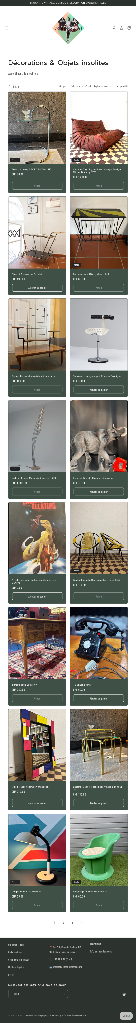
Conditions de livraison (18, 959)
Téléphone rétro (82, 685)
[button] (7, 28)
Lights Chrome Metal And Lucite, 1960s (34, 478)
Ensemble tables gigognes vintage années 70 (97, 788)
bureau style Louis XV (24, 685)
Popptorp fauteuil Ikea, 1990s (90, 891)
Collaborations (15, 952)
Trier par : (62, 86)
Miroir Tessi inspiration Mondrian (30, 787)
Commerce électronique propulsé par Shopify (43, 1015)
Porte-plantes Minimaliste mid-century (33, 376)
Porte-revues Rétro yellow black (91, 274)
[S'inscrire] (64, 994)
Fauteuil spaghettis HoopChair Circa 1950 (96, 580)
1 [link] (54, 922)
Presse (11, 974)
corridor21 (20, 1015)
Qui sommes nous (16, 944)
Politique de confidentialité (75, 1015)
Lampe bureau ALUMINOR (26, 891)
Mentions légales (16, 967)
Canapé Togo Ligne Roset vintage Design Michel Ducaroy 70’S (97, 171)
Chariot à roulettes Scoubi (27, 274)
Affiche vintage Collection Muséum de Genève (34, 581)
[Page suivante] (81, 922)
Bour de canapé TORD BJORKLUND (31, 169)
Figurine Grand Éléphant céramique (93, 478)
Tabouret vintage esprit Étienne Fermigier (97, 376)
